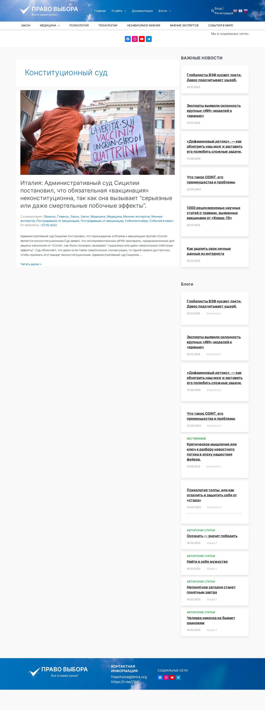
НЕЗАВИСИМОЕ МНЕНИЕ (143, 25)
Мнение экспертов (136, 216)
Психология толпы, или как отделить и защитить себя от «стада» (212, 495)
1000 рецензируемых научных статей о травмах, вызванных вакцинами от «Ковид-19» (213, 213)
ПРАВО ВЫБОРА (55, 8)
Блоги (162, 11)
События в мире (136, 221)
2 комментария (31, 216)
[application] (124, 11)
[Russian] (246, 10)
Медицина (98, 216)
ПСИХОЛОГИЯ (79, 25)
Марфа (211, 542)
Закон (74, 216)
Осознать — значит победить (212, 536)
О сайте (117, 11)
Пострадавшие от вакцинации (57, 221)
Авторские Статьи (201, 530)
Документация (142, 11)
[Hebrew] (240, 10)
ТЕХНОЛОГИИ (107, 25)
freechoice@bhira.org (129, 677)
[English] (235, 10)
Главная (100, 11)
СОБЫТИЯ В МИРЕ (220, 25)
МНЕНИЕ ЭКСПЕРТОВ (184, 25)
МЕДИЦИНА (48, 25)
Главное (63, 216)
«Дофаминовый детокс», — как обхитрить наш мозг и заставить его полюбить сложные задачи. (214, 146)
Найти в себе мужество (207, 561)
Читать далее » (31, 264)
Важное (49, 216)
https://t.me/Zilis (124, 682)
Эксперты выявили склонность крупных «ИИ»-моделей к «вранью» (214, 111)
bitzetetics (213, 313)
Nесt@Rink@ (196, 438)
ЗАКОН (25, 25)
